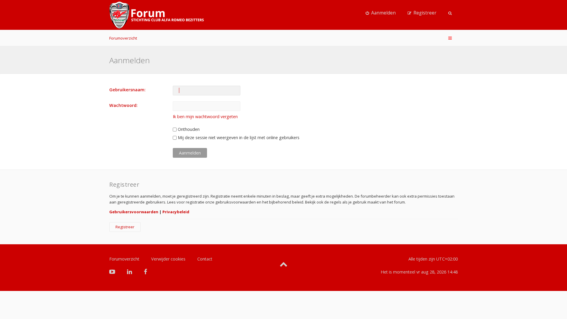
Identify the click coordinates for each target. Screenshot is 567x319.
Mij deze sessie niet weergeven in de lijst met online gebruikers (238, 137)
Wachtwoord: (123, 105)
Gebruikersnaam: (127, 89)
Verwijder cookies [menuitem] (168, 259)
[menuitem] (381, 13)
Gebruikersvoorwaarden (133, 211)
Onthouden (188, 129)
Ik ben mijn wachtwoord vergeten (205, 116)
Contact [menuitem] (204, 259)
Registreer (124, 227)
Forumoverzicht (123, 38)
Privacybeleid (175, 211)
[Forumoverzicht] (156, 15)
